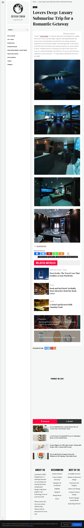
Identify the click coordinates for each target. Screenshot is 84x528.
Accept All (77, 524)
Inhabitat (57, 492)
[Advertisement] (57, 362)
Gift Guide (10, 39)
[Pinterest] (49, 253)
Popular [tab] (46, 421)
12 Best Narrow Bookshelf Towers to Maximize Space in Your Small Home (65, 437)
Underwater (51, 257)
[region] (42, 524)
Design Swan (18, 16)
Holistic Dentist (57, 474)
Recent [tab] (70, 421)
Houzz (57, 499)
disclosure (37, 511)
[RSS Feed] (54, 348)
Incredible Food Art (74, 474)
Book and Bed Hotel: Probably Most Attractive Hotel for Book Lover (63, 291)
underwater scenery (72, 257)
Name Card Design (74, 489)
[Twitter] (43, 253)
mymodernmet (41, 246)
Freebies (9, 64)
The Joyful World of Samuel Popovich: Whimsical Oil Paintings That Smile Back (63, 455)
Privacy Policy (29, 525)
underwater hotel (61, 257)
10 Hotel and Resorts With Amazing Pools (61, 305)
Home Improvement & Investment (17, 50)
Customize (66, 524)
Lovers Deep (44, 36)
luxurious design (42, 257)
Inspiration (10, 43)
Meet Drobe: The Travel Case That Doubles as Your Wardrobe (65, 274)
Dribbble (57, 489)
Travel (9, 61)
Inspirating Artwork (74, 504)
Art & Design (11, 36)
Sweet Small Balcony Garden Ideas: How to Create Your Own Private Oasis (64, 427)
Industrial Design (12, 54)
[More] (61, 253)
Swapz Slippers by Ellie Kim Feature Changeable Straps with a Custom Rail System (66, 446)
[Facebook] (37, 253)
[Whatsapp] (55, 253)
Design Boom (57, 495)
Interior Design (12, 46)
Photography (11, 57)
